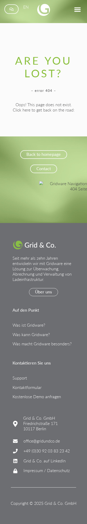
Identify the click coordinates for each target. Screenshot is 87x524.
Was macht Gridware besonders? (42, 343)
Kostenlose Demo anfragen (37, 396)
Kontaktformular (27, 387)
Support (20, 378)
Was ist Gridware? (29, 325)
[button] (77, 9)
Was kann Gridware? (31, 334)
